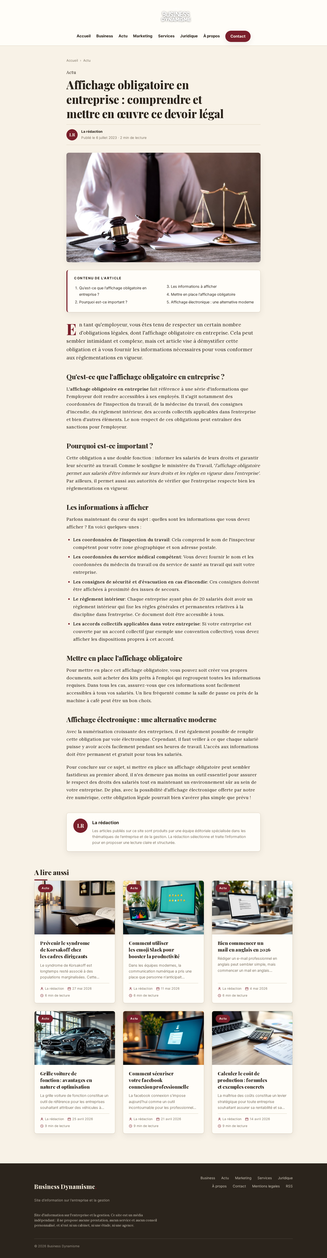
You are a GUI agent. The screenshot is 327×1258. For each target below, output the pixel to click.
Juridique (189, 36)
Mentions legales (266, 1186)
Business (104, 36)
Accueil (84, 36)
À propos (211, 36)
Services (166, 36)
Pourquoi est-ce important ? (103, 302)
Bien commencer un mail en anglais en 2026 (244, 946)
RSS (289, 1186)
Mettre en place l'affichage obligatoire (203, 294)
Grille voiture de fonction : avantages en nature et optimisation (66, 1080)
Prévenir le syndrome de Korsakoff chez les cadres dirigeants (65, 949)
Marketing (143, 36)
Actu (123, 36)
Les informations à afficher (194, 286)
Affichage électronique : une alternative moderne (212, 302)
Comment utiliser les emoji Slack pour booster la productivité (154, 949)
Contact (238, 36)
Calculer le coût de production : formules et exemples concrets (242, 1080)
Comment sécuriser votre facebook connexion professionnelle (159, 1080)
